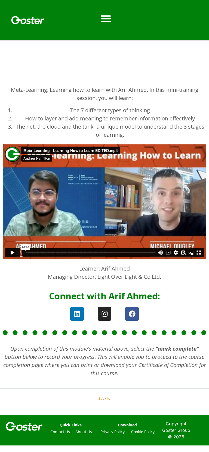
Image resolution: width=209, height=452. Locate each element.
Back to (104, 398)
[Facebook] (132, 314)
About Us (83, 431)
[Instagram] (104, 314)
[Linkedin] (77, 314)
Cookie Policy (143, 431)
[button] (106, 18)
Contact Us (60, 431)
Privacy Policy (112, 431)
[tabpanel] (104, 228)
